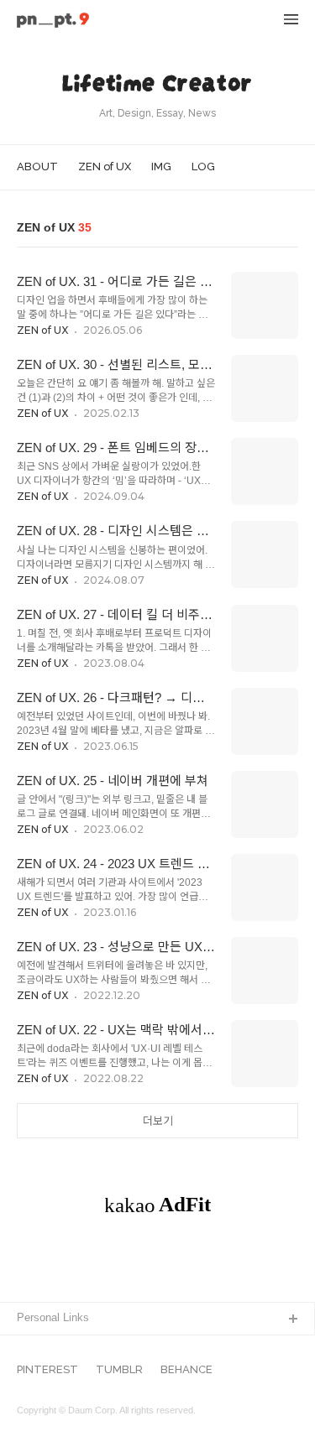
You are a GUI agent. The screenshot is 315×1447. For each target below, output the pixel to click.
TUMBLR (119, 1370)
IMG (161, 166)
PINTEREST (47, 1370)
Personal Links (53, 1317)
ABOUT (37, 166)
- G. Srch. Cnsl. (56, 1346)
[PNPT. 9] (53, 22)
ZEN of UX (104, 166)
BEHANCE (186, 1370)
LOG (203, 166)
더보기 (158, 1121)
